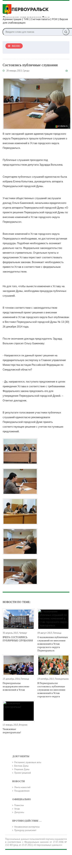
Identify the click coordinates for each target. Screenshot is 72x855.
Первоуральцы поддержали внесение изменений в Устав (16, 686)
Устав (17, 808)
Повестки (19, 805)
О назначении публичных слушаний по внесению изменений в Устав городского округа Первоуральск (52, 643)
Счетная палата (40, 19)
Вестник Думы (21, 765)
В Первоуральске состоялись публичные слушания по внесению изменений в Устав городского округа (51, 689)
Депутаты (19, 812)
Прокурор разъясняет (25, 830)
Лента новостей (22, 787)
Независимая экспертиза (26, 826)
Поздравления (22, 790)
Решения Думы (22, 769)
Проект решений (22, 772)
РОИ (54, 19)
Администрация (12, 19)
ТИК (26, 19)
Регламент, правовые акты (27, 762)
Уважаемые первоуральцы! (12, 730)
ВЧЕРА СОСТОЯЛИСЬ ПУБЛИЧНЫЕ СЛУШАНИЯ (18, 638)
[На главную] (29, 10)
